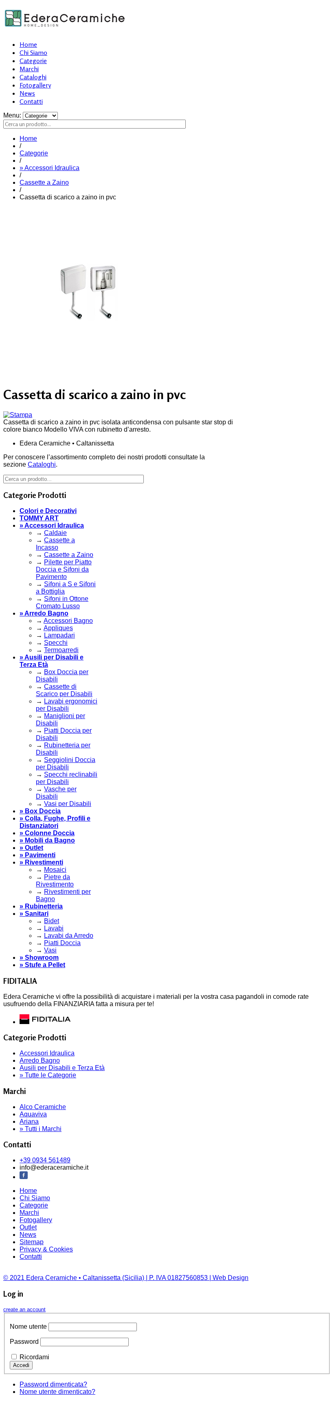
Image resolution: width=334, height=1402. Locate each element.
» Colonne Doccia (47, 833)
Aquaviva (33, 1114)
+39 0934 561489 (45, 1160)
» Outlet (31, 847)
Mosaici (55, 869)
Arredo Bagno (40, 1060)
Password (24, 1341)
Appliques (58, 628)
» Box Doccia (40, 811)
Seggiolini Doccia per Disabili (65, 763)
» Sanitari (34, 913)
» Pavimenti (37, 855)
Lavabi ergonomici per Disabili (66, 705)
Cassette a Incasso (55, 544)
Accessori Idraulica (47, 1053)
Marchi (29, 69)
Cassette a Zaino (44, 182)
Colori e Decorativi (48, 510)
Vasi (50, 950)
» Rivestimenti (41, 862)
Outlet (28, 1227)
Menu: (13, 115)
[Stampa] (17, 414)
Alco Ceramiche (43, 1106)
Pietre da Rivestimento (55, 881)
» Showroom (39, 957)
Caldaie (55, 532)
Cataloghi (33, 77)
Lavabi (54, 928)
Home (28, 44)
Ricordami (34, 1357)
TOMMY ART (39, 518)
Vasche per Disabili (56, 793)
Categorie (33, 61)
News (27, 93)
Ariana (29, 1121)
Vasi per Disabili (67, 803)
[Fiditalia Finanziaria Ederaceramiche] (45, 1021)
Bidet (51, 920)
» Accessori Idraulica (49, 167)
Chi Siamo (33, 52)
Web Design (230, 1277)
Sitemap (32, 1241)
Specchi (56, 642)
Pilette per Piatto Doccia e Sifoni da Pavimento (64, 569)
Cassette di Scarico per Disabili (64, 690)
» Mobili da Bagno (47, 840)
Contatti (31, 101)
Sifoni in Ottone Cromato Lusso (62, 602)
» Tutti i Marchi (41, 1128)
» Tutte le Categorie (48, 1075)
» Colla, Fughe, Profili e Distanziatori (55, 822)
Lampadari (59, 635)
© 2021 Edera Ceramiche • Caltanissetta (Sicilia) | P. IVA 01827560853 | (108, 1277)
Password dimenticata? (53, 1384)
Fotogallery (35, 85)
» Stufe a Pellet (42, 964)
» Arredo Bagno (44, 613)
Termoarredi (61, 649)
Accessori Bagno (68, 620)
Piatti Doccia (62, 942)
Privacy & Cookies (46, 1249)
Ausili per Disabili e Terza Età (62, 1067)
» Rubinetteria (41, 906)
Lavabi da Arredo (68, 935)
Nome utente (28, 1326)
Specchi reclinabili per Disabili (66, 778)
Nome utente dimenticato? (57, 1391)
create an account (24, 1309)
